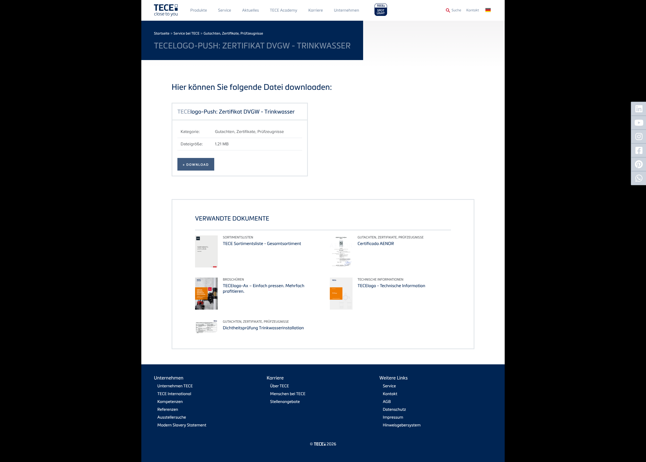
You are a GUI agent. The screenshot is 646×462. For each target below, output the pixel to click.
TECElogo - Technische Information (391, 285)
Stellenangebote (285, 401)
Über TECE (279, 386)
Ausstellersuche (171, 417)
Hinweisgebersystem (402, 425)
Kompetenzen (170, 401)
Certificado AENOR (376, 243)
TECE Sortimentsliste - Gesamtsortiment (262, 243)
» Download (196, 165)
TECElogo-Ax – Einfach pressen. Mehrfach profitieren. (263, 288)
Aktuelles (250, 10)
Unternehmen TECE (175, 386)
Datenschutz (394, 409)
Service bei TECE (187, 33)
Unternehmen (346, 10)
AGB (387, 401)
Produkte (198, 10)
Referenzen (167, 409)
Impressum (393, 417)
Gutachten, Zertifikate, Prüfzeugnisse (233, 33)
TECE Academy (283, 10)
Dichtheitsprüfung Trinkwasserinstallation (263, 328)
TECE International (174, 393)
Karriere (315, 10)
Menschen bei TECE (287, 393)
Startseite (161, 33)
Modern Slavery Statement (181, 425)
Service (224, 10)
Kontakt (472, 10)
